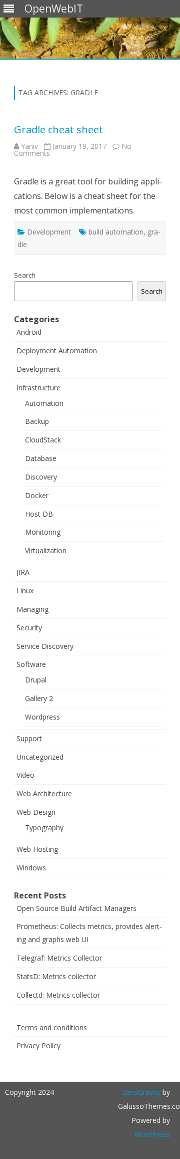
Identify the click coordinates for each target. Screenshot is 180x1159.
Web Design (36, 812)
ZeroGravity (141, 1092)
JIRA (23, 572)
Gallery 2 (39, 698)
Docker (36, 495)
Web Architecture (44, 793)
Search (25, 275)
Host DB (39, 514)
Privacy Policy (38, 1045)
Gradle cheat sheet (58, 129)
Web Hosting (37, 849)
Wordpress (42, 717)
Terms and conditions (51, 1027)
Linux (25, 590)
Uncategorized (40, 757)
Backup (37, 421)
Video (25, 775)
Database (40, 458)
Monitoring (42, 532)
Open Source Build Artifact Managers (76, 908)
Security (29, 627)
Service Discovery (45, 646)
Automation (44, 403)
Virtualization (45, 550)
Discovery (41, 477)
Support (29, 738)
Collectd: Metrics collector (58, 995)
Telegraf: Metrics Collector (59, 958)
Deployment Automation (56, 350)
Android (29, 332)
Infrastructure (38, 387)
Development (49, 232)
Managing (32, 609)
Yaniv (29, 146)
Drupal (35, 679)
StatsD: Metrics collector (56, 976)
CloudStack (43, 439)
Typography (44, 827)
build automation (116, 232)
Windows (31, 867)
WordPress (152, 1134)
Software (31, 664)
